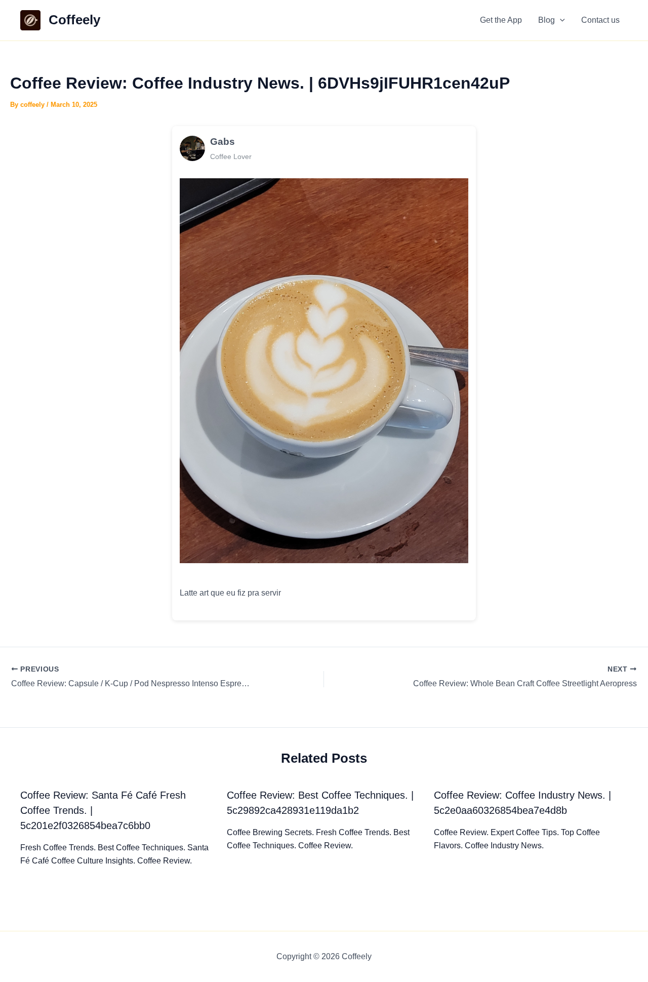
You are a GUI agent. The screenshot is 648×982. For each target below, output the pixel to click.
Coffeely (74, 19)
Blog (546, 20)
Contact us (600, 20)
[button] (560, 20)
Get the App (501, 20)
